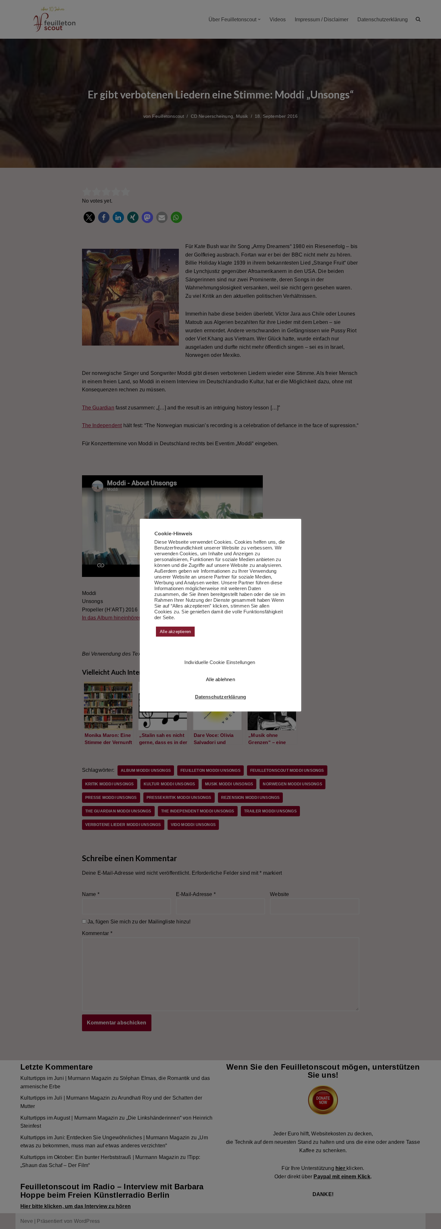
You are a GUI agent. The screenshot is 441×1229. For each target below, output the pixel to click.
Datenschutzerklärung (220, 697)
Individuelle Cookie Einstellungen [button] (219, 662)
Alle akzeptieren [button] (175, 631)
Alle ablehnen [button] (220, 679)
